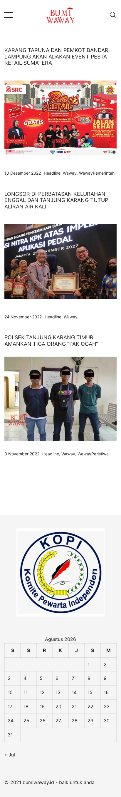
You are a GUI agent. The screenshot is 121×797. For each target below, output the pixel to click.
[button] (6, 493)
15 (90, 692)
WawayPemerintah (97, 173)
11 (25, 692)
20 (58, 706)
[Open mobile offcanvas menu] (8, 15)
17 (10, 706)
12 (42, 692)
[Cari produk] (113, 15)
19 (42, 706)
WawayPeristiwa (93, 453)
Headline (52, 173)
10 (10, 692)
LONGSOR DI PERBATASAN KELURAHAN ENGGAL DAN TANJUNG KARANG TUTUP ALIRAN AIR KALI (56, 200)
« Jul (9, 755)
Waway (70, 173)
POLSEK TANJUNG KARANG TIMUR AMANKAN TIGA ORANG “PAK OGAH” (51, 340)
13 (58, 692)
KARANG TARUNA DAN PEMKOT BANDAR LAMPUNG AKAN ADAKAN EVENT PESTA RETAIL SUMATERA (56, 56)
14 (74, 692)
